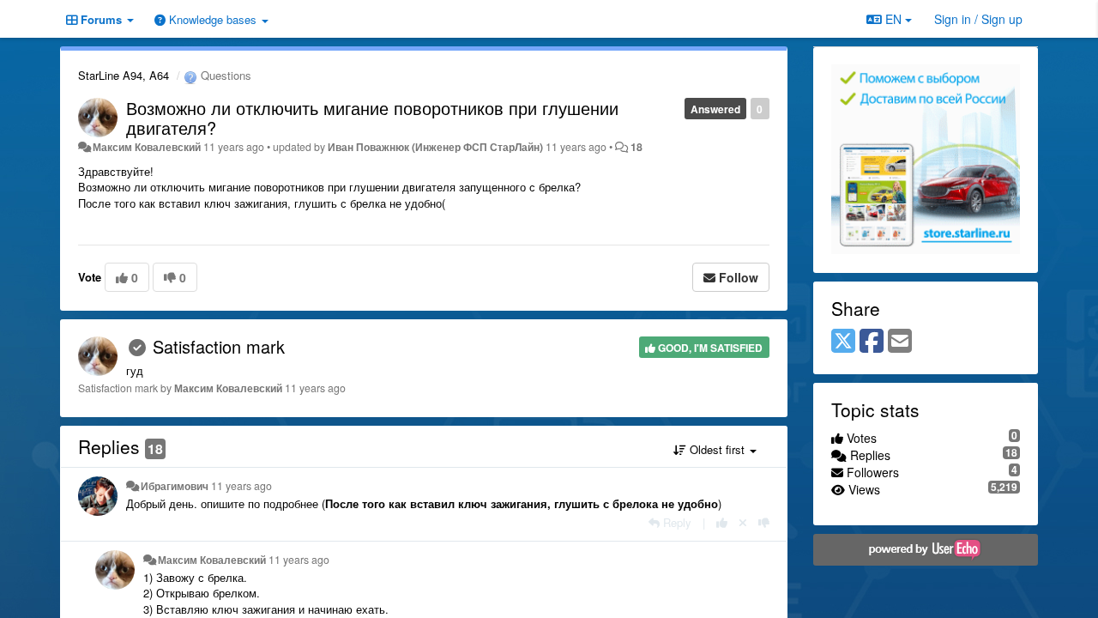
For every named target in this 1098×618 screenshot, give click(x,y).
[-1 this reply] (763, 522)
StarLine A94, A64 (123, 75)
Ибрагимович (174, 486)
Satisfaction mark (219, 346)
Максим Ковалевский (147, 146)
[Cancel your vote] (743, 522)
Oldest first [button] (717, 449)
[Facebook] (872, 341)
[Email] (900, 341)
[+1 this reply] (721, 522)
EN (893, 18)
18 (636, 146)
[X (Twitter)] (843, 341)
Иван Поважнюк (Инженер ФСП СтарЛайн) (435, 146)
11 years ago (241, 486)
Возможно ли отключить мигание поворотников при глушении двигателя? (372, 117)
